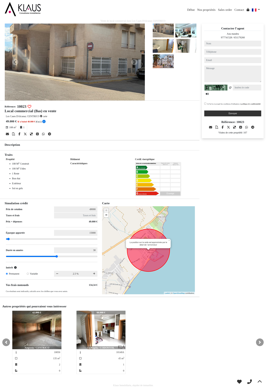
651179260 (239, 37)
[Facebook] (19, 134)
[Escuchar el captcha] (207, 94)
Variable (34, 273)
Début (191, 9)
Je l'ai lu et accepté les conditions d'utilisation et (234, 104)
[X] (26, 134)
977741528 (226, 37)
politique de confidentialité (251, 104)
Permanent (14, 273)
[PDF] (14, 134)
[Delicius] (32, 134)
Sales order (225, 9)
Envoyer (233, 113)
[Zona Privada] (248, 9)
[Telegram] (49, 134)
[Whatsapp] (44, 134)
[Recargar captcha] (230, 88)
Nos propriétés (206, 9)
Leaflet (167, 293)
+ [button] (106, 210)
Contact (239, 9)
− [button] (106, 215)
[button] (6, 342)
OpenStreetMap (179, 293)
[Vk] (38, 134)
